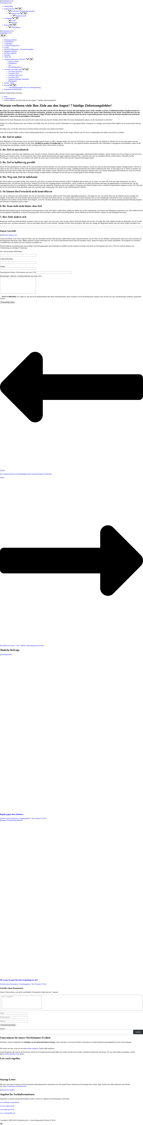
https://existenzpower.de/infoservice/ (15, 1086)
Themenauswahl (20, 16)
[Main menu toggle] (3, 35)
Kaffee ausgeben (32, 1048)
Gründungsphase (24, 818)
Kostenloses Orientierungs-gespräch (23, 11)
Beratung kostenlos (10, 40)
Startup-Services (9, 9)
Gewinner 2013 (13, 73)
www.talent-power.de (7, 1109)
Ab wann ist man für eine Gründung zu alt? (19, 980)
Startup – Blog (9, 83)
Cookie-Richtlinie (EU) (12, 45)
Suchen (2, 1029)
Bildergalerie (12, 81)
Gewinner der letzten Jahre (13, 69)
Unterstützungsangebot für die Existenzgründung (24, 87)
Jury (9, 65)
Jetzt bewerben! (13, 61)
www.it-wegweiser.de (7, 1106)
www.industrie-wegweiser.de (9, 1102)
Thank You (8, 57)
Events (13, 20)
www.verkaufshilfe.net (7, 1113)
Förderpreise (12, 63)
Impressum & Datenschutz (13, 89)
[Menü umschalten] (20, 8)
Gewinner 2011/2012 (15, 75)
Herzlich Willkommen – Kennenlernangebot (18, 49)
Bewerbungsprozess (15, 67)
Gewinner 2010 (13, 77)
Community (8, 18)
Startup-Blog (8, 6)
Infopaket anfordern (10, 51)
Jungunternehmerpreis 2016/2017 (15, 59)
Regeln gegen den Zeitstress (11, 814)
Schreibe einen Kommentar (9, 818)
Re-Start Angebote (10, 53)
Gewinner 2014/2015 (15, 71)
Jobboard (14, 23)
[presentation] (27, 59)
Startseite (7, 55)
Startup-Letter (15, 13)
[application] (16, 9)
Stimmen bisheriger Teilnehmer (18, 79)
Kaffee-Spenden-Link (12, 1054)
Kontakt (7, 25)
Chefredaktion (16, 27)
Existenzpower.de (6, 3)
